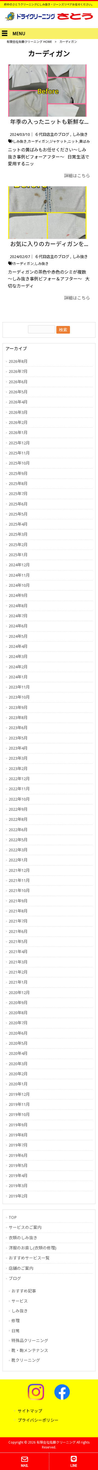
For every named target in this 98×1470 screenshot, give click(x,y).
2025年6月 (18, 504)
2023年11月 (19, 687)
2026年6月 (18, 381)
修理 (15, 1320)
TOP (13, 1217)
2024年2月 (18, 666)
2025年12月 (19, 443)
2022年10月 (19, 799)
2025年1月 (18, 554)
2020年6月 (18, 1033)
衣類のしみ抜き (23, 1237)
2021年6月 (18, 931)
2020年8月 (18, 1012)
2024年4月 (18, 646)
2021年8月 (18, 911)
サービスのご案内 (25, 1227)
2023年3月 (18, 758)
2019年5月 (18, 1165)
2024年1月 (18, 677)
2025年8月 (18, 483)
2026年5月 (18, 392)
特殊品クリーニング (29, 1340)
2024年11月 (19, 575)
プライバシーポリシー (38, 1420)
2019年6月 (18, 1155)
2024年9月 (18, 595)
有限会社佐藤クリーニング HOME (29, 42)
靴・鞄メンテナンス (29, 1350)
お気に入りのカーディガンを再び (53, 244)
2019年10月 (19, 1114)
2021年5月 (18, 941)
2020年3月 (18, 1063)
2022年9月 (18, 809)
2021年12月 (19, 870)
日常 (15, 1330)
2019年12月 (19, 1094)
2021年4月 (18, 951)
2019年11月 (19, 1104)
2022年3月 (18, 850)
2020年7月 (18, 1022)
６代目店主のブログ (52, 134)
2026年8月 (18, 361)
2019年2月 (18, 1196)
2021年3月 (18, 962)
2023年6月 (18, 727)
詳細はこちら (77, 175)
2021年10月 (19, 890)
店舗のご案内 (21, 1268)
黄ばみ (84, 141)
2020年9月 (18, 1002)
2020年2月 (18, 1073)
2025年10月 (19, 463)
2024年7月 (18, 615)
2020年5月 (18, 1043)
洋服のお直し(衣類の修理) (32, 1248)
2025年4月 (18, 524)
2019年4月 (18, 1175)
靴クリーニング (25, 1360)
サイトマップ (30, 1411)
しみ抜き (80, 134)
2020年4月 (18, 1053)
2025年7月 (18, 493)
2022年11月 (19, 788)
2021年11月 (19, 880)
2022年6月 (18, 829)
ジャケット (58, 141)
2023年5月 (18, 738)
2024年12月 (19, 564)
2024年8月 (18, 605)
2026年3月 (18, 412)
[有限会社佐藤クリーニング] (49, 19)
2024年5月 (18, 636)
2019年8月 (18, 1135)
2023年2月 (18, 768)
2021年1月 (18, 982)
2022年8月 (18, 819)
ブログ (15, 1278)
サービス (19, 1301)
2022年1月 (18, 860)
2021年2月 (18, 972)
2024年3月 (18, 656)
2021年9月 (18, 901)
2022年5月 (18, 839)
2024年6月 (18, 626)
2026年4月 (18, 402)
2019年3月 (18, 1185)
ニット (73, 141)
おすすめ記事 (23, 1291)
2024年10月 (19, 585)
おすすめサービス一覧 (29, 1258)
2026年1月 (18, 432)
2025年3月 (18, 534)
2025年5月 (18, 514)
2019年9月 (18, 1124)
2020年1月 (18, 1084)
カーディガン (38, 141)
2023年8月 (18, 717)
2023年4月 (18, 748)
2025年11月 (19, 453)
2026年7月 (18, 371)
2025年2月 (18, 544)
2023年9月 (18, 707)
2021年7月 (18, 921)
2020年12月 (19, 992)
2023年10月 (19, 697)
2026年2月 (18, 422)
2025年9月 (18, 473)
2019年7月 (18, 1145)
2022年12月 (19, 778)
